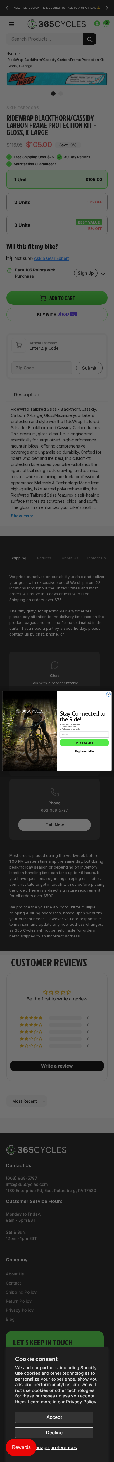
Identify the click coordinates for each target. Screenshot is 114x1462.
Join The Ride (84, 742)
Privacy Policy (81, 1401)
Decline (54, 1432)
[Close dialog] (108, 694)
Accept (54, 1417)
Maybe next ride (84, 751)
